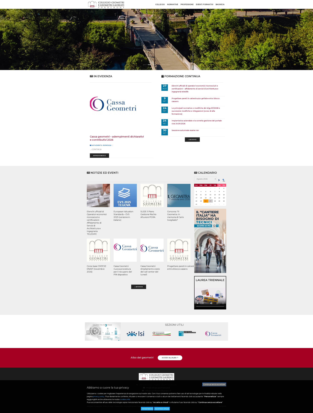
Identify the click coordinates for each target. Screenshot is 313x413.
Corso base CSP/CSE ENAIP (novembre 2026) (96, 269)
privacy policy (98, 396)
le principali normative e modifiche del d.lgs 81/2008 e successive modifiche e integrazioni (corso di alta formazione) (196, 111)
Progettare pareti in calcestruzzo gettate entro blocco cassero (177, 267)
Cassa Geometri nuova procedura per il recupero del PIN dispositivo (123, 270)
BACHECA (220, 4)
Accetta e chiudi (162, 409)
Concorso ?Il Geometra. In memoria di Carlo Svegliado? (175, 215)
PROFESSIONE (187, 4)
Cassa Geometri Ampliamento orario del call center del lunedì (150, 270)
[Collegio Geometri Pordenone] (106, 4)
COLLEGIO (160, 4)
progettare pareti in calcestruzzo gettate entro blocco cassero (196, 99)
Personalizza (147, 409)
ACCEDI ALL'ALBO (169, 358)
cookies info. (125, 399)
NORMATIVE (172, 4)
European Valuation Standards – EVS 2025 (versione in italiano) (123, 215)
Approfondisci (99, 155)
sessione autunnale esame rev (185, 130)
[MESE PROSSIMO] (219, 180)
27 (210, 201)
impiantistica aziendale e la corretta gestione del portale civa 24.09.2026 (197, 122)
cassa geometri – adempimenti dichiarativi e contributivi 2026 (117, 138)
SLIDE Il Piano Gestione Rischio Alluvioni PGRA (148, 214)
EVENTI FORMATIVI (204, 4)
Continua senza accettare (214, 384)
